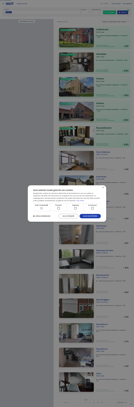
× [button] (103, 187)
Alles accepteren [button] (90, 216)
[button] (41, 216)
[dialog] (67, 203)
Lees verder (80, 201)
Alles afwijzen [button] (68, 216)
